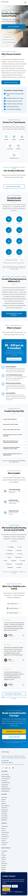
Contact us (15, 571)
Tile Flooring (4, 780)
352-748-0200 (4, 760)
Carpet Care (4, 838)
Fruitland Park (10, 553)
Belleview (10, 567)
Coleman (23, 560)
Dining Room (4, 811)
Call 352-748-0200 (13, 32)
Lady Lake (19, 550)
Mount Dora (19, 557)
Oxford (19, 567)
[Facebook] (2, 768)
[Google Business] (9, 768)
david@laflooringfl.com (7, 762)
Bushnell (14, 560)
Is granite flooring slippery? (10, 419)
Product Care (4, 834)
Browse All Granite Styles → (14, 186)
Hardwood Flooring (5, 776)
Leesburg (10, 550)
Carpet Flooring (5, 774)
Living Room (4, 797)
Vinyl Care (3, 844)
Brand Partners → (5, 791)
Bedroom (3, 799)
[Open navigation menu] (25, 2)
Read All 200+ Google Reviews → (14, 694)
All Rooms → (4, 820)
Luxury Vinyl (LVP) (5, 778)
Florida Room (4, 817)
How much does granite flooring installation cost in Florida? (11, 448)
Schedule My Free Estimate (14, 731)
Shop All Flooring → (6, 788)
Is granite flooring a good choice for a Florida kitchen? (12, 454)
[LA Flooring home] (6, 2)
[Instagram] (6, 768)
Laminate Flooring (5, 782)
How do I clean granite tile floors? (11, 429)
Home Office (4, 807)
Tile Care (3, 840)
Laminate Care (4, 842)
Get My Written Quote (14, 359)
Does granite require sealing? (10, 424)
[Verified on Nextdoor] (23, 685)
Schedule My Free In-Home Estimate (14, 314)
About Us (3, 828)
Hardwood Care (5, 836)
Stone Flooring (4, 784)
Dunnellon (9, 564)
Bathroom (3, 803)
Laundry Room (4, 809)
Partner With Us (5, 832)
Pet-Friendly (4, 813)
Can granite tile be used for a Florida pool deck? (12, 435)
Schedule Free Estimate (10, 82)
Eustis (5, 560)
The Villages (11, 547)
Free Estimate (4, 826)
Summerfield (19, 564)
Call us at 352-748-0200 (19, 460)
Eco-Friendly (4, 815)
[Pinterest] (13, 768)
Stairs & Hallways (5, 805)
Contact (3, 830)
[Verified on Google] (23, 635)
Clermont (20, 553)
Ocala (20, 547)
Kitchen (3, 801)
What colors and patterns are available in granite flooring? (10, 441)
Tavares (9, 557)
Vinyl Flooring (4, 786)
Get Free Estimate (13, 26)
